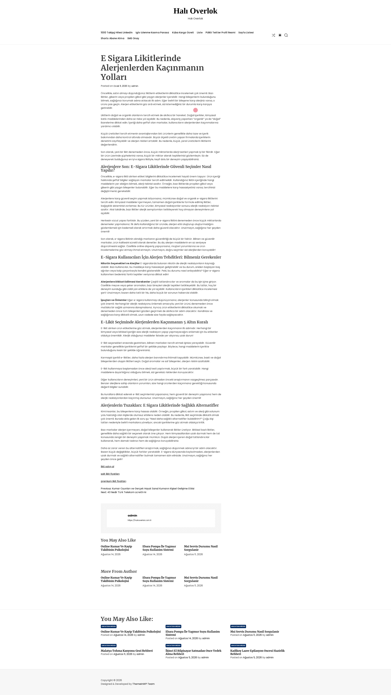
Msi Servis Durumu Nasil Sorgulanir (201, 548)
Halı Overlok (195, 10)
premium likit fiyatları (113, 481)
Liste (200, 32)
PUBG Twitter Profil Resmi (221, 32)
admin (134, 86)
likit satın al (107, 466)
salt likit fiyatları (110, 474)
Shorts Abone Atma (112, 38)
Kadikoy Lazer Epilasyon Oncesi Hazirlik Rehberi (257, 652)
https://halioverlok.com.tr (139, 520)
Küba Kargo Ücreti (183, 32)
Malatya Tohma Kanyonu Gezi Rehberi (127, 650)
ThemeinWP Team (143, 684)
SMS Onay (133, 38)
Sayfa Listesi (246, 32)
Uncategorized (109, 626)
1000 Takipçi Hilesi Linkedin (117, 32)
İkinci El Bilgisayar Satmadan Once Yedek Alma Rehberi (193, 652)
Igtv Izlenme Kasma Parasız (152, 32)
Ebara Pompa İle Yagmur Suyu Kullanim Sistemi (159, 548)
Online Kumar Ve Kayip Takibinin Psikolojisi (116, 548)
